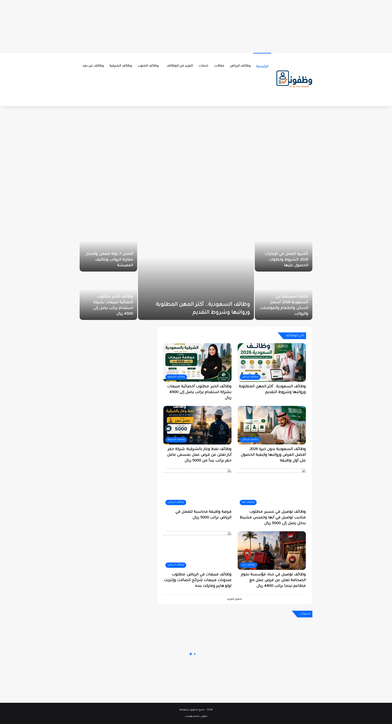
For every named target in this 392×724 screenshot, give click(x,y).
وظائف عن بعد (93, 66)
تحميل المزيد (234, 599)
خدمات (203, 66)
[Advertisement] (196, 25)
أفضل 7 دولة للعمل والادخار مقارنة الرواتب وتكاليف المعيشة (109, 260)
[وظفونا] (294, 79)
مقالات (219, 66)
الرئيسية (262, 66)
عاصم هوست (192, 716)
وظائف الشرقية (120, 66)
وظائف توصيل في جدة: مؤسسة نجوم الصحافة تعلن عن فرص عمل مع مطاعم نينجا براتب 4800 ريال (273, 580)
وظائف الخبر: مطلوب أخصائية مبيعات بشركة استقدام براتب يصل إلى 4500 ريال (199, 392)
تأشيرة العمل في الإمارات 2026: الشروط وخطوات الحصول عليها (286, 260)
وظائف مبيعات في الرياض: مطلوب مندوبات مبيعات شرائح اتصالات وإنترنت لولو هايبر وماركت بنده (198, 580)
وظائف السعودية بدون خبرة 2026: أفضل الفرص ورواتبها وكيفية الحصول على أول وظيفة (273, 455)
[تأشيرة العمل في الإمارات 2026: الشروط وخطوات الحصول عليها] (283, 248)
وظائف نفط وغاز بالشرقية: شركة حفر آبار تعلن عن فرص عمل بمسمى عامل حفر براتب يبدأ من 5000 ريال (199, 455)
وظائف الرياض (240, 66)
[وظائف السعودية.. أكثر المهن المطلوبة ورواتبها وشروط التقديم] (196, 272)
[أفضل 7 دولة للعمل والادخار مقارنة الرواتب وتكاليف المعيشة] (108, 248)
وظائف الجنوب (148, 66)
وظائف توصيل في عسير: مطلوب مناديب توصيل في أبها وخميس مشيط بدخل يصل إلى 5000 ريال (273, 518)
